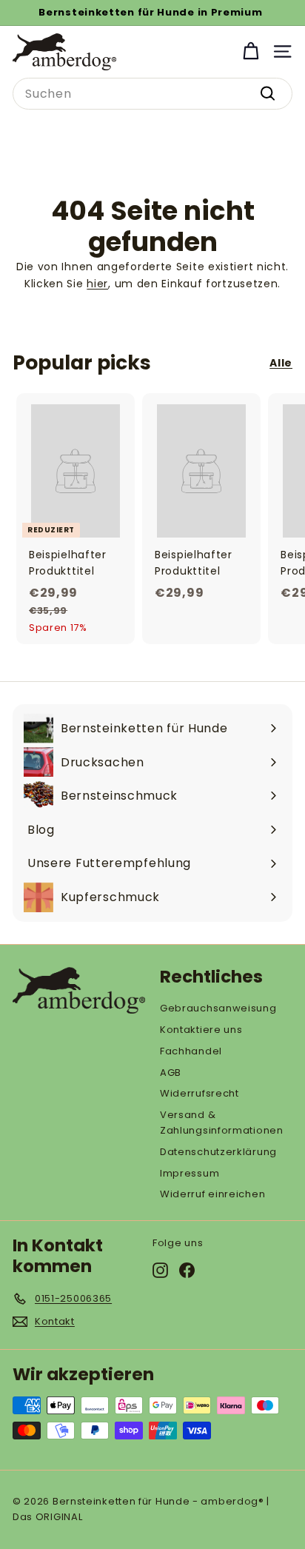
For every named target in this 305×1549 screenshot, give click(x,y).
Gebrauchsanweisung (218, 1008)
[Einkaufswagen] (250, 51)
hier (97, 283)
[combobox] (152, 94)
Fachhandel (191, 1051)
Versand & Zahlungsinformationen (222, 1122)
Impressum (189, 1173)
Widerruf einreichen (212, 1194)
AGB (170, 1072)
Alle (280, 362)
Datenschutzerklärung (218, 1152)
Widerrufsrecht (199, 1093)
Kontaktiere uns (201, 1030)
